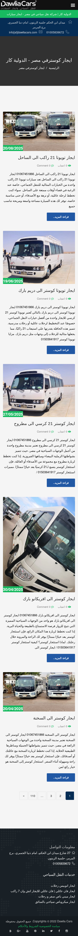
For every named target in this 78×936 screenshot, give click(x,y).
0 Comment (44, 165)
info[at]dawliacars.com (23, 32)
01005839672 (55, 32)
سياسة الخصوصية (49, 926)
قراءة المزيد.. (61, 217)
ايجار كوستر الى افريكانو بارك (49, 598)
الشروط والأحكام (28, 926)
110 (32, 796)
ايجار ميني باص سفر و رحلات (56, 896)
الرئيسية (54, 68)
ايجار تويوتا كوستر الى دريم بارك (46, 290)
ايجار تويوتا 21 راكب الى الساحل (46, 157)
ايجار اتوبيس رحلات (63, 885)
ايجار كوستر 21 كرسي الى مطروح (44, 423)
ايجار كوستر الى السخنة (54, 718)
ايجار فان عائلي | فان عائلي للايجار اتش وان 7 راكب (43, 891)
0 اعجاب (63, 165)
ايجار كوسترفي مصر (31, 68)
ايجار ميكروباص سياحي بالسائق (55, 901)
